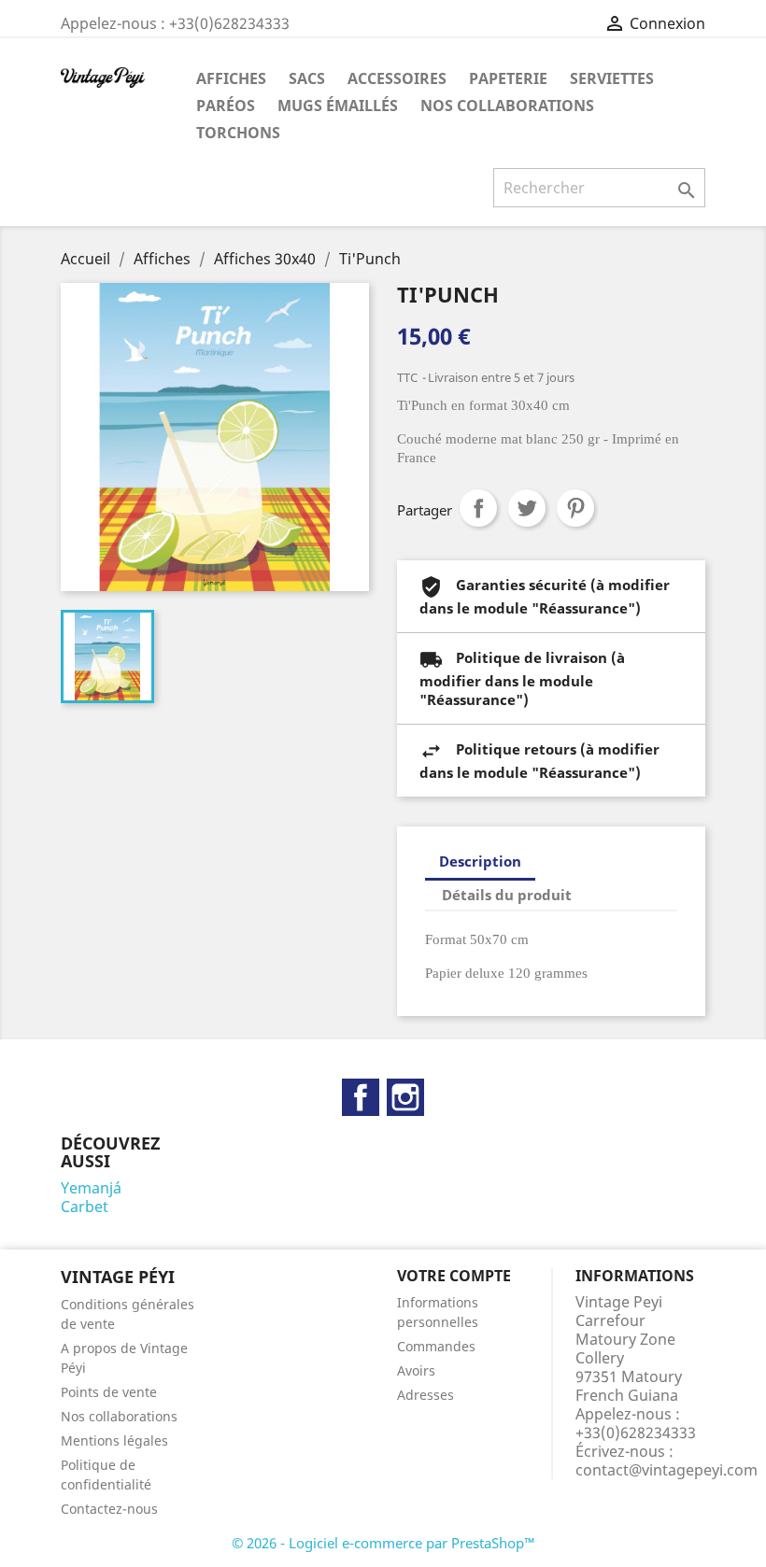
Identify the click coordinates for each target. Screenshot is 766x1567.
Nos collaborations (507, 105)
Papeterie (508, 78)
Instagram (405, 1097)
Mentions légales (114, 1440)
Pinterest (575, 508)
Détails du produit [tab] (507, 894)
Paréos (225, 105)
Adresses (425, 1395)
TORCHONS (238, 132)
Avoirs (416, 1370)
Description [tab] (480, 861)
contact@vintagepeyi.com (666, 1470)
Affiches (231, 78)
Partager (478, 508)
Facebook (360, 1097)
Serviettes (612, 78)
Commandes (436, 1346)
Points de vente (109, 1392)
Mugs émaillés (337, 105)
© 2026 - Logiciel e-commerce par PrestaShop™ (383, 1542)
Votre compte (454, 1275)
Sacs (307, 78)
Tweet (527, 508)
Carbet (84, 1206)
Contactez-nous (109, 1509)
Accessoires (397, 78)
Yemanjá (91, 1188)
